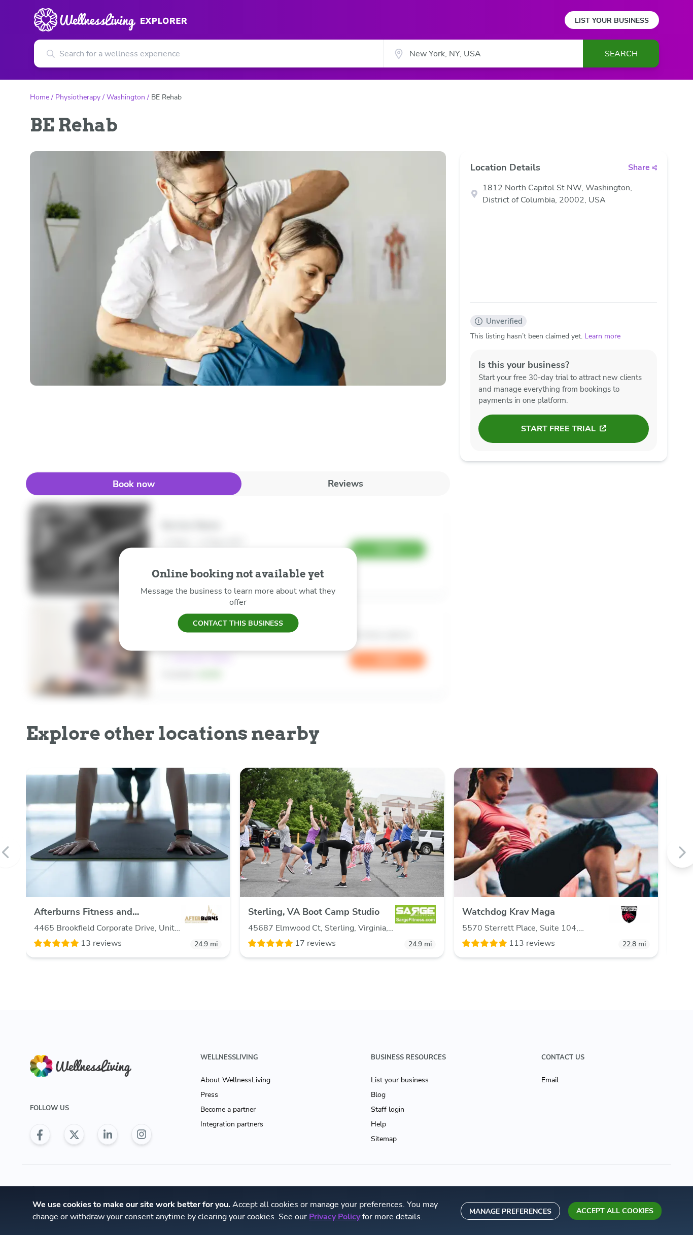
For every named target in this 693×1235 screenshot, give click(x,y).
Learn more (602, 336)
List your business (400, 1080)
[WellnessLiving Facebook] (40, 1134)
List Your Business (612, 20)
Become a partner (228, 1109)
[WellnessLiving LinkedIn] (107, 1134)
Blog (378, 1095)
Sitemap (384, 1139)
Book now (134, 484)
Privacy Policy (334, 1216)
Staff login (387, 1109)
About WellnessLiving (235, 1080)
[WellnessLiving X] (74, 1134)
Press (209, 1095)
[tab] (133, 483)
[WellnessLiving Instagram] (141, 1134)
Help (378, 1124)
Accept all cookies (614, 1211)
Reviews (345, 483)
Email (550, 1080)
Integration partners (231, 1124)
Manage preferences (510, 1211)
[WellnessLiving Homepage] (91, 1066)
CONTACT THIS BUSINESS (238, 623)
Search (621, 53)
